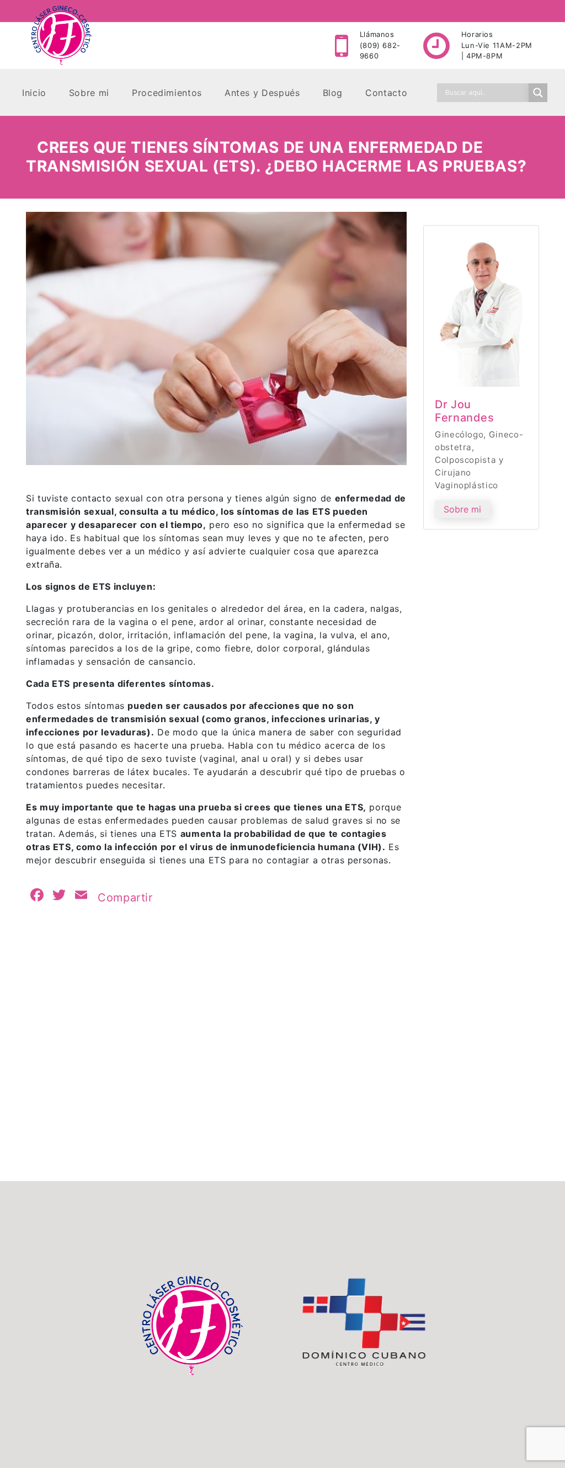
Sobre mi (89, 92)
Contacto (386, 92)
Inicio (34, 92)
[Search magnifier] (538, 92)
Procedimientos (167, 92)
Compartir (125, 897)
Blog (333, 92)
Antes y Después (262, 92)
